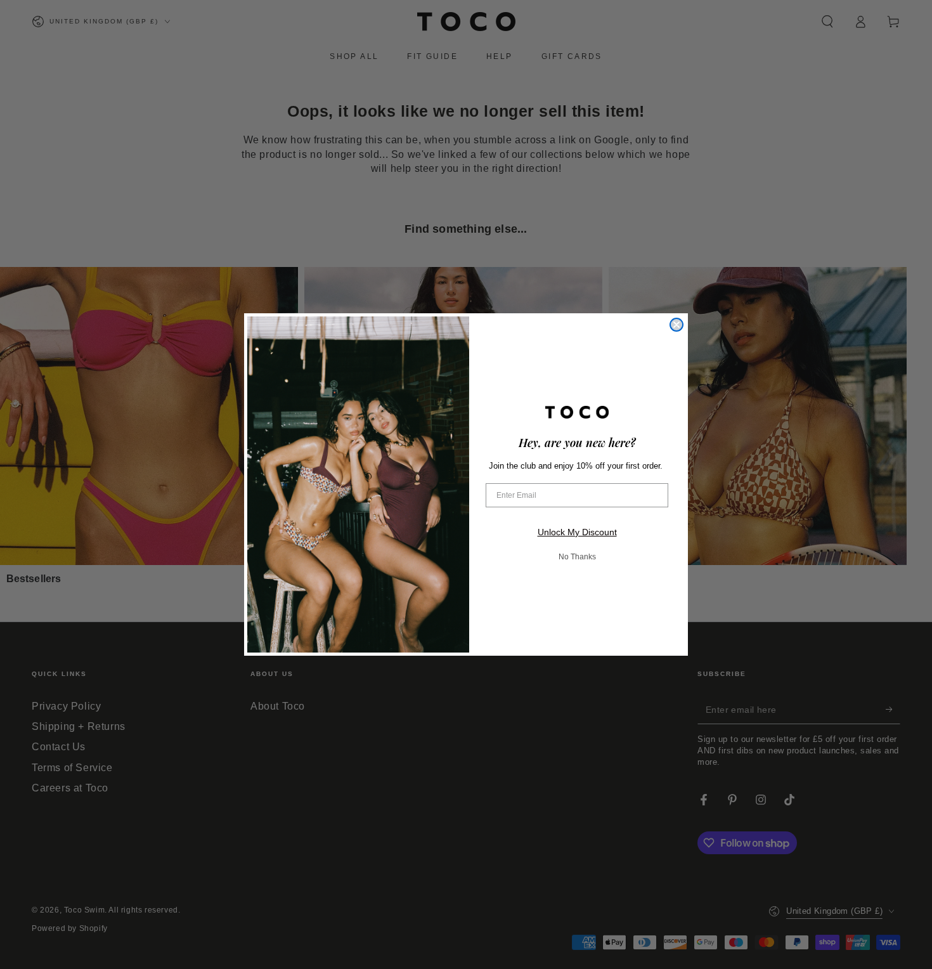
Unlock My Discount (577, 532)
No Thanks (577, 556)
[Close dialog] (676, 324)
